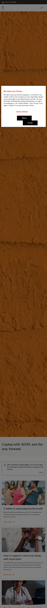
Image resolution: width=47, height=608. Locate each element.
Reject (24, 118)
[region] (23, 106)
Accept (30, 123)
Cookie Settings (22, 111)
